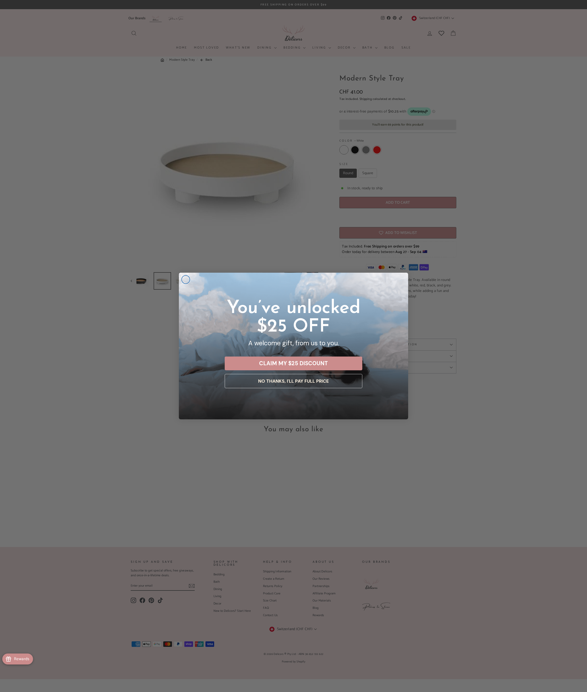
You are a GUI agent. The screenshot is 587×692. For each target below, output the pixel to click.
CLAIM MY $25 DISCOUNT (293, 363)
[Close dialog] (186, 279)
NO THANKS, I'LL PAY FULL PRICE (293, 381)
